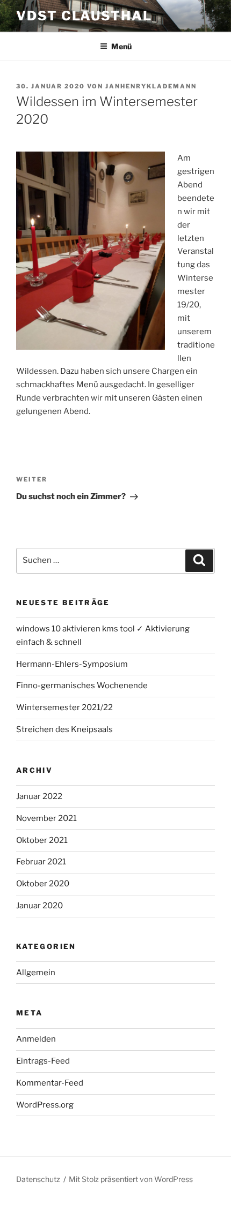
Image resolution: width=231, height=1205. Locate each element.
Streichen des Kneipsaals (64, 729)
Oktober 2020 (42, 883)
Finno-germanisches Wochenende (82, 685)
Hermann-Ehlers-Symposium (72, 664)
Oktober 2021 (42, 840)
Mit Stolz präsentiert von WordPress (131, 1179)
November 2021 (46, 818)
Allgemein (35, 972)
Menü (121, 46)
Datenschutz (38, 1179)
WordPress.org (45, 1105)
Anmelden (36, 1039)
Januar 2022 (39, 796)
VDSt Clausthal (84, 16)
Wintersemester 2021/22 (64, 707)
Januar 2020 (39, 905)
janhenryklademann (151, 86)
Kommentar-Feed (49, 1083)
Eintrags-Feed (43, 1061)
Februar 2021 (41, 862)
